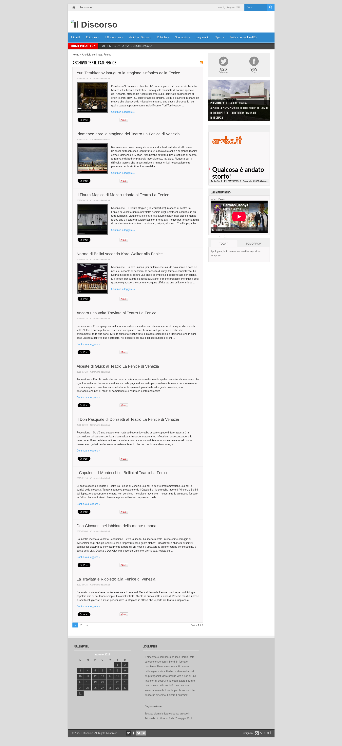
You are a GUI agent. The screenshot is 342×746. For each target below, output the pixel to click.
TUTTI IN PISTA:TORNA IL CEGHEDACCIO (126, 45)
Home (74, 7)
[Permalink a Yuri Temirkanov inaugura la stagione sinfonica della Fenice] (92, 112)
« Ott (79, 698)
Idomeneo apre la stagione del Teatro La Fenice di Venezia (128, 134)
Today (223, 243)
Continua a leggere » (123, 111)
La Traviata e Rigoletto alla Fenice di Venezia (116, 579)
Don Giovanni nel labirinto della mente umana (116, 526)
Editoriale (92, 37)
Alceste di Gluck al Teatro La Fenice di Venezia (118, 366)
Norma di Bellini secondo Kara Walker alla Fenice (120, 254)
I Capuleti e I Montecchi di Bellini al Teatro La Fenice (122, 473)
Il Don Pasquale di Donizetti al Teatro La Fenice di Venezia (128, 419)
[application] (239, 217)
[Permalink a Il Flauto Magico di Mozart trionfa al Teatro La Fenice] (92, 233)
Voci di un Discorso (140, 37)
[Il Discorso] (94, 24)
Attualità (75, 37)
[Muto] (220, 236)
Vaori (263, 733)
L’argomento (202, 37)
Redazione (86, 7)
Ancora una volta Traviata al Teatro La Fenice (116, 313)
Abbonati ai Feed (201, 62)
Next (273, 101)
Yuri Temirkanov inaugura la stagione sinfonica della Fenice (128, 73)
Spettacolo (182, 37)
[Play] (213, 230)
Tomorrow (253, 243)
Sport (219, 37)
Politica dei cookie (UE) (243, 37)
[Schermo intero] (225, 236)
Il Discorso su (114, 37)
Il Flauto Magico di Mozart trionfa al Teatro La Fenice (123, 195)
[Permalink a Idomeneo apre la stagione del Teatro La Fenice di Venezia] (92, 173)
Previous (205, 101)
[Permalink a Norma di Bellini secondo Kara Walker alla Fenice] (92, 293)
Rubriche (163, 37)
